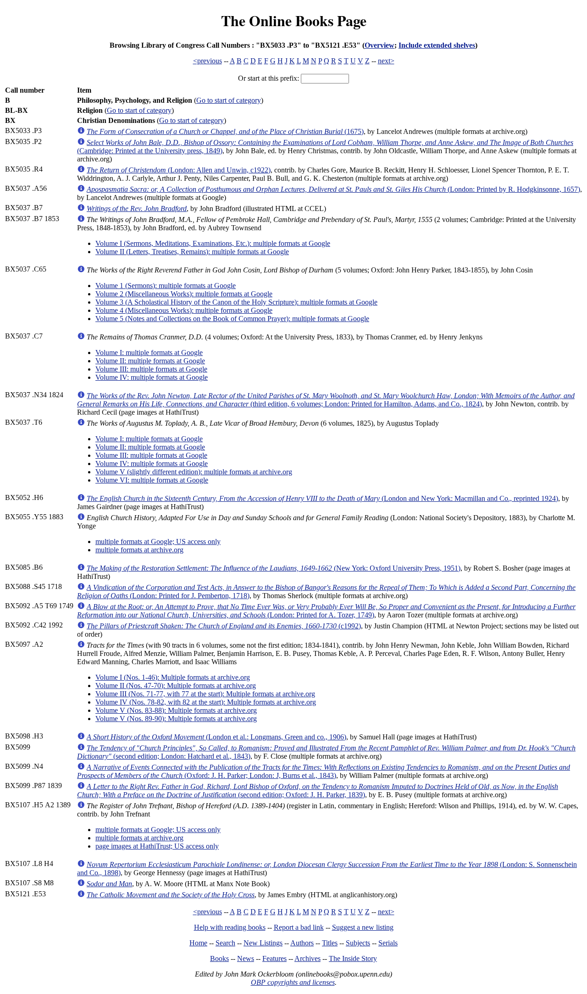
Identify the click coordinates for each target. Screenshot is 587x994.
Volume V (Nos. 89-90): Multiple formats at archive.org (176, 718)
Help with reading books (230, 927)
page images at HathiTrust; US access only (157, 846)
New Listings (263, 943)
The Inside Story (353, 958)
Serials (388, 943)
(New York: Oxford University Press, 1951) (273, 568)
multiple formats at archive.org (139, 550)
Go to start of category (228, 100)
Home (198, 943)
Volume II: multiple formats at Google (150, 361)
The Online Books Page (293, 20)
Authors (302, 943)
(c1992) (224, 626)
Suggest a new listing (362, 927)
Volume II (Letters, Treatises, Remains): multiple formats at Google (192, 251)
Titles (330, 943)
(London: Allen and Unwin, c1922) (179, 170)
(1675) (225, 131)
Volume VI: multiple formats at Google (151, 480)
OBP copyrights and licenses (293, 982)
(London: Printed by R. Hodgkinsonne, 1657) (333, 189)
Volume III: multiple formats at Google (151, 369)
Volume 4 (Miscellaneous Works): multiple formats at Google (183, 310)
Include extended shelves (437, 45)
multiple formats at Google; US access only (158, 541)
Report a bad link (299, 927)
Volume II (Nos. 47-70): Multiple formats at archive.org (175, 685)
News (245, 958)
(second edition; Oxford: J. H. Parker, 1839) (317, 791)
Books (219, 958)
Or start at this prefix (267, 78)
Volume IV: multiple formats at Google (151, 377)
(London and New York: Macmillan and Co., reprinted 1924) (322, 498)
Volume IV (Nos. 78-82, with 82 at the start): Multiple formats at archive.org (205, 702)
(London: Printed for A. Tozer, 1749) (326, 611)
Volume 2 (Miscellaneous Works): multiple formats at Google (183, 294)
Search (225, 943)
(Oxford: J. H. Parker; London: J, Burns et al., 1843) (323, 771)
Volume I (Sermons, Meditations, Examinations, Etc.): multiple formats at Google (212, 243)
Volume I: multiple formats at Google (149, 352)
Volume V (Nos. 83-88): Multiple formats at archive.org (176, 710)
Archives (307, 958)
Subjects (358, 943)
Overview (379, 45)
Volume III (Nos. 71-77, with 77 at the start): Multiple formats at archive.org (205, 694)
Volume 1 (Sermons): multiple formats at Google (165, 285)
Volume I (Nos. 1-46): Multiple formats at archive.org (172, 677)
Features (274, 958)
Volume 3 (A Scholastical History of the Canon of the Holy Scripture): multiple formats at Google (236, 302)
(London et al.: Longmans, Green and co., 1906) (216, 737)
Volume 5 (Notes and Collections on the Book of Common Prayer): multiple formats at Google (232, 318)
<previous (207, 61)
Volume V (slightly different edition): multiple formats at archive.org (193, 472)
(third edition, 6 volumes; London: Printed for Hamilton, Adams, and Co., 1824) (326, 400)
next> (386, 61)
